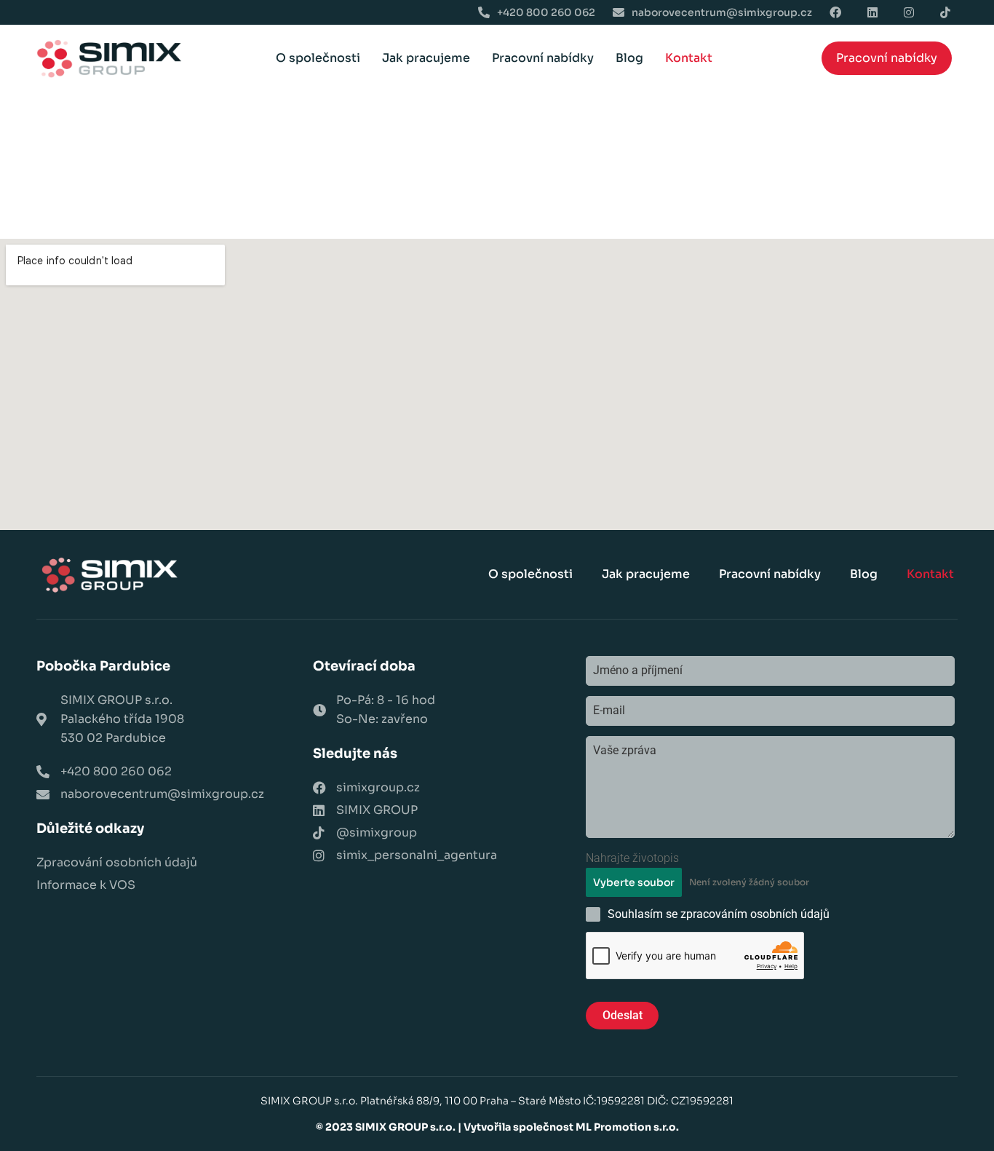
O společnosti (318, 58)
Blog (629, 58)
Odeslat (623, 1015)
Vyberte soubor (634, 882)
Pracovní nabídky (543, 58)
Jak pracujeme (426, 58)
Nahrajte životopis (632, 858)
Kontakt (688, 58)
